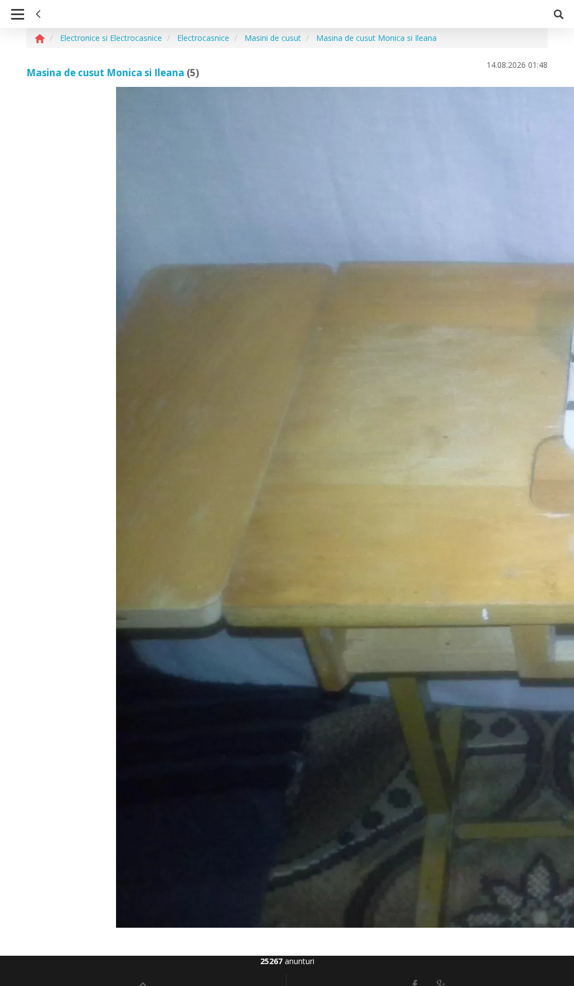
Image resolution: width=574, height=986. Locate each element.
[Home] (40, 38)
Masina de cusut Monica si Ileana (105, 72)
